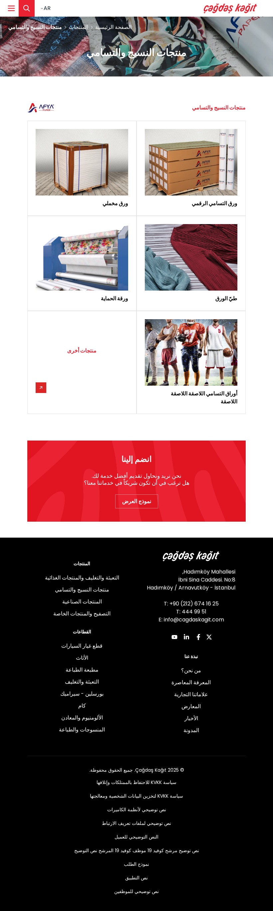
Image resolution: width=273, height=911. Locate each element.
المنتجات (78, 27)
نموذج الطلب (136, 864)
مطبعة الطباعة (82, 670)
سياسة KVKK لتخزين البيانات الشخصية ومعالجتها (136, 796)
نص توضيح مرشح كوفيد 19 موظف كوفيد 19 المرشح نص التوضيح (136, 850)
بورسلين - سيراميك (82, 694)
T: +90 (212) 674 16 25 (191, 603)
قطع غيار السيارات (82, 646)
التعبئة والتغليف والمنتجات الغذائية (82, 578)
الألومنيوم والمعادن (82, 717)
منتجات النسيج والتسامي (82, 589)
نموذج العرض (136, 501)
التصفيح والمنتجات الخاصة (82, 613)
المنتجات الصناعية (82, 601)
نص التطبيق (136, 877)
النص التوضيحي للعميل (136, 837)
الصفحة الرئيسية (113, 27)
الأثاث (82, 658)
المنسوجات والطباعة (82, 729)
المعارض (191, 706)
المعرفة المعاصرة (191, 682)
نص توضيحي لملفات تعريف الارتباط (136, 823)
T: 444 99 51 (191, 611)
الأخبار (191, 718)
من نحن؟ (191, 670)
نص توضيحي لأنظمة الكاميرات (136, 809)
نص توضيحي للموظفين (136, 891)
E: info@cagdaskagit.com (191, 619)
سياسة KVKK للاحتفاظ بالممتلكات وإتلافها (136, 782)
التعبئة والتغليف (82, 682)
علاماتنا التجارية (191, 694)
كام (82, 706)
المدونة (191, 730)
